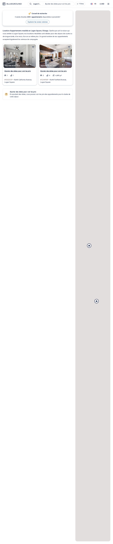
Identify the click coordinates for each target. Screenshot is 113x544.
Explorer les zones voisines (38, 22)
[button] (89, 245)
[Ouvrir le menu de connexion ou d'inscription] (108, 4)
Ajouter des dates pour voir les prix (17, 71)
